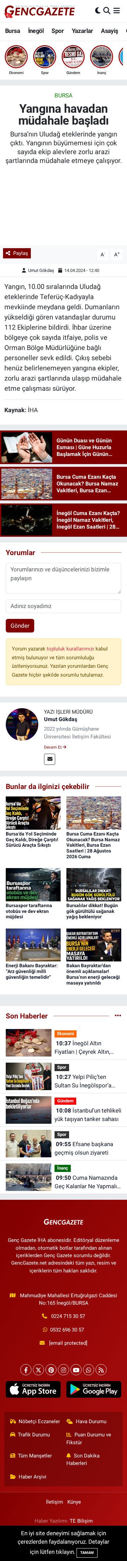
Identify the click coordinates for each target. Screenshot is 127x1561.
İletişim (54, 1502)
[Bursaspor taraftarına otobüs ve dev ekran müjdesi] (33, 884)
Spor (57, 30)
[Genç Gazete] (40, 10)
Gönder (19, 625)
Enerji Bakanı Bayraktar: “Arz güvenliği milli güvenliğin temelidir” (32, 971)
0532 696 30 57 (67, 1330)
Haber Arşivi (32, 1477)
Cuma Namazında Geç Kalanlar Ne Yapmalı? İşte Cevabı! (87, 1182)
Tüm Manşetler (35, 1456)
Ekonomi (65, 1033)
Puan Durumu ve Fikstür (88, 1438)
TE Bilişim (81, 1521)
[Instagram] (63, 1369)
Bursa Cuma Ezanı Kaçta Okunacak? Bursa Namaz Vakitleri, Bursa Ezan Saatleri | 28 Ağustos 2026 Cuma (93, 845)
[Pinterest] (51, 1369)
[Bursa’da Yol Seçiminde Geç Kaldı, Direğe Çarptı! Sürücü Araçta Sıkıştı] (33, 812)
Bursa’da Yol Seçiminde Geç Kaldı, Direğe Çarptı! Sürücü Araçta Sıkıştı (32, 839)
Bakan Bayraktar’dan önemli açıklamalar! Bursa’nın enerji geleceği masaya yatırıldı (93, 974)
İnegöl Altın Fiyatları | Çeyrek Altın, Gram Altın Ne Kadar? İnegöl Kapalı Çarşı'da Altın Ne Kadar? (82, 1048)
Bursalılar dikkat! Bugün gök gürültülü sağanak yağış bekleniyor (92, 911)
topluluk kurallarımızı (71, 649)
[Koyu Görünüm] (98, 10)
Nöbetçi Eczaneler (39, 1421)
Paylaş (20, 253)
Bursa (12, 30)
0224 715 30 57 (68, 1316)
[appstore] (33, 1390)
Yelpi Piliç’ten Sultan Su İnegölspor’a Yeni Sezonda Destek (83, 1081)
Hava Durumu (91, 1421)
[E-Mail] (49, 759)
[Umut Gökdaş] (22, 724)
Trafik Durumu (34, 1435)
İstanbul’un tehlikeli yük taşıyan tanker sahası (88, 1115)
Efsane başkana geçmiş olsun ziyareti (84, 1148)
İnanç (62, 1168)
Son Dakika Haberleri (83, 1459)
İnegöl (36, 30)
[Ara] (106, 10)
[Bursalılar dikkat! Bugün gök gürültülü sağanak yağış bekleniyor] (93, 884)
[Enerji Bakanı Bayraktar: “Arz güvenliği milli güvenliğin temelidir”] (33, 944)
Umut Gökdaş (41, 270)
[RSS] (101, 1369)
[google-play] (94, 1390)
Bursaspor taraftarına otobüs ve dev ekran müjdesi (29, 911)
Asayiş (109, 30)
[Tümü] (118, 1015)
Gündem (65, 1100)
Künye (74, 1502)
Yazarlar (82, 30)
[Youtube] (76, 1369)
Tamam (87, 1552)
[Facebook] (25, 1369)
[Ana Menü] (116, 10)
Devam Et (53, 747)
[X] (38, 1369)
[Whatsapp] (88, 1369)
